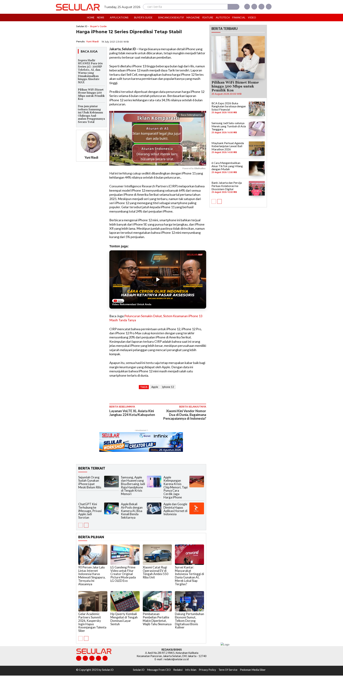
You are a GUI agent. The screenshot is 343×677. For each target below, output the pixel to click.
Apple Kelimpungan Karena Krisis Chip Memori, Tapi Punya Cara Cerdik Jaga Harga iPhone (175, 487)
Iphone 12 (168, 386)
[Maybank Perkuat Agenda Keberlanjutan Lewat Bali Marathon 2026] (257, 148)
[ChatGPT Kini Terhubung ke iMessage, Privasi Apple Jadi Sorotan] (111, 508)
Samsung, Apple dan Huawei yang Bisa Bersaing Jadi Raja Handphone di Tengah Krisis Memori (133, 485)
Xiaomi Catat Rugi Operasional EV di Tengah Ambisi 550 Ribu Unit (155, 572)
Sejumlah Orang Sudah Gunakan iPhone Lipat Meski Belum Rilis (89, 482)
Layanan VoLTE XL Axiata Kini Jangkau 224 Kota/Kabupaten (132, 413)
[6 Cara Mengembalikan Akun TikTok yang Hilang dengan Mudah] (257, 168)
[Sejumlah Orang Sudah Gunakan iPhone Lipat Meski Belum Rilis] (111, 481)
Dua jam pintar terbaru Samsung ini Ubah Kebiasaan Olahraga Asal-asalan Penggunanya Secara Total (91, 114)
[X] (261, 6)
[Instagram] (254, 6)
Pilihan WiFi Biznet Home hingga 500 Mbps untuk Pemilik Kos (91, 94)
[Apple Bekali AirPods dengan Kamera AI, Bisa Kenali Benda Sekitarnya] (154, 508)
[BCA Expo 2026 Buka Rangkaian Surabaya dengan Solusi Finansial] (257, 109)
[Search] (233, 7)
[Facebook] (247, 6)
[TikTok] (92, 658)
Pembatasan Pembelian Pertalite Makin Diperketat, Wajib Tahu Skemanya (157, 619)
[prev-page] (80, 525)
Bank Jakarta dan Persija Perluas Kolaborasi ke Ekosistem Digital (227, 186)
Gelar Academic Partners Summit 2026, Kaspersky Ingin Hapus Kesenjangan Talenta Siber (92, 622)
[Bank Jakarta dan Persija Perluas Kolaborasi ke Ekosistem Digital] (257, 188)
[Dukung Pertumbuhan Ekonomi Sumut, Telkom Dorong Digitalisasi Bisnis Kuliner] (189, 601)
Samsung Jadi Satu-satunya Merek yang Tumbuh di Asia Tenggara (229, 126)
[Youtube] (269, 6)
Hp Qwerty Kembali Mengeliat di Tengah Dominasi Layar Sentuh (124, 619)
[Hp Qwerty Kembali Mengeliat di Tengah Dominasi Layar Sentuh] (125, 601)
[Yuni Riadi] (91, 142)
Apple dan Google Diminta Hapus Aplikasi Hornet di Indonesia (175, 509)
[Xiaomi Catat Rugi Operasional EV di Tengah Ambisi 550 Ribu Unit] (157, 554)
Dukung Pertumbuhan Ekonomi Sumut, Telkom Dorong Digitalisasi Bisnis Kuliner (189, 620)
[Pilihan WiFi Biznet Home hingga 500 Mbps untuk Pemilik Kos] (238, 57)
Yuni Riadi (92, 41)
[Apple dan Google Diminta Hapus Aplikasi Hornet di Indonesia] (196, 508)
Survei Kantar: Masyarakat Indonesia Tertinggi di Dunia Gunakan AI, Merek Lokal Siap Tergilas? (189, 575)
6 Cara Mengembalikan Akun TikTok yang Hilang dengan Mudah (227, 166)
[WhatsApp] (185, 41)
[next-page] (86, 525)
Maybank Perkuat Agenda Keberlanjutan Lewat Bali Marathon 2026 (228, 146)
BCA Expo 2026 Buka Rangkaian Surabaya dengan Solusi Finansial (229, 106)
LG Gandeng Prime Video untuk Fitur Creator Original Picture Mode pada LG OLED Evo (123, 574)
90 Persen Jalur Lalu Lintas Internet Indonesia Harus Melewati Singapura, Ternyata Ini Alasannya (91, 575)
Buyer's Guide (98, 26)
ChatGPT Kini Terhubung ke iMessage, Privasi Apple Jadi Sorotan (90, 510)
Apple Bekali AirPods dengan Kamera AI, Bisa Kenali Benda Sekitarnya (132, 510)
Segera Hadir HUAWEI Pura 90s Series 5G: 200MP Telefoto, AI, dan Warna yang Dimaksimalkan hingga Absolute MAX (90, 71)
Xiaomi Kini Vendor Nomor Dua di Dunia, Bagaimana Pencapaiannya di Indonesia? (184, 414)
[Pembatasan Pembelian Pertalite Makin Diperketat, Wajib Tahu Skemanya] (157, 601)
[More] (202, 41)
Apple (154, 386)
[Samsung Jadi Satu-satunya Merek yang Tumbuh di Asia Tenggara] (257, 128)
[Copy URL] (194, 41)
